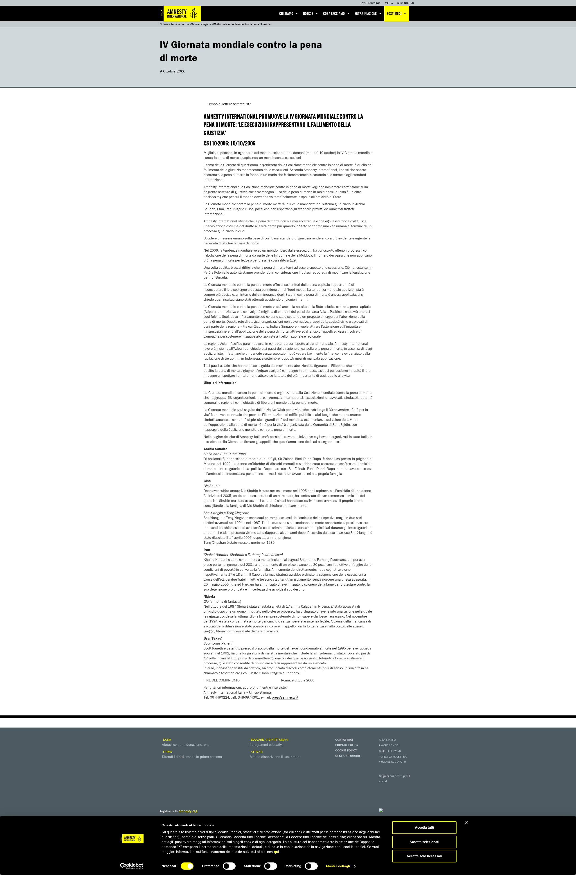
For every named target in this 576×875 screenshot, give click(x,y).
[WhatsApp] (392, 795)
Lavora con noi (370, 3)
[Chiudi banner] (466, 822)
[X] (392, 787)
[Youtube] (401, 787)
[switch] (229, 866)
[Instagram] (410, 787)
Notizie (308, 13)
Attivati (256, 752)
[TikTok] (401, 795)
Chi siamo (286, 13)
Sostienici (394, 13)
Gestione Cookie (348, 756)
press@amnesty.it (285, 697)
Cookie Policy (346, 750)
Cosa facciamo (334, 13)
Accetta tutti (424, 827)
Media (389, 3)
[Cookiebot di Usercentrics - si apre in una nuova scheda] (131, 866)
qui (276, 852)
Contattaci (344, 739)
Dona (166, 739)
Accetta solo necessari (424, 856)
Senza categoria (201, 24)
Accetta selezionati (424, 842)
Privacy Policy (346, 745)
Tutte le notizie (180, 24)
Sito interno (405, 3)
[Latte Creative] (390, 810)
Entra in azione (366, 13)
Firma (167, 752)
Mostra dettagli (338, 866)
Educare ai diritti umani (269, 739)
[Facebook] (383, 787)
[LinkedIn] (383, 795)
